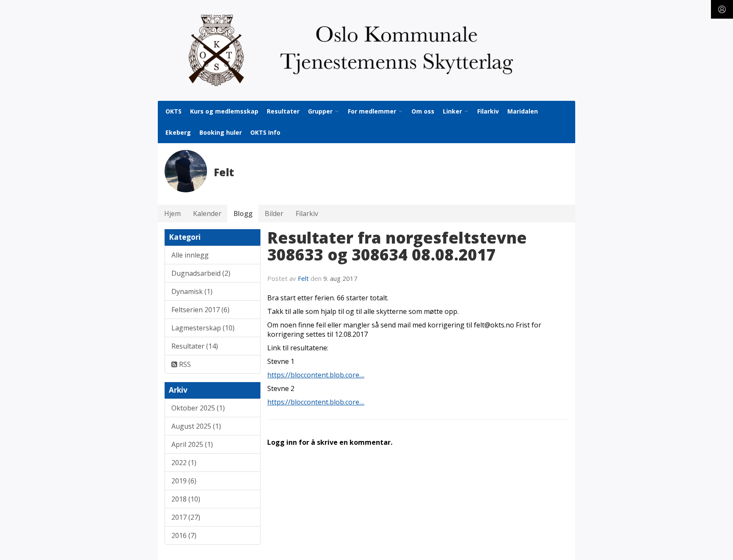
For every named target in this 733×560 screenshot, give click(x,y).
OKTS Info (265, 132)
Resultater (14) (194, 346)
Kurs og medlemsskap (224, 111)
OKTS (173, 111)
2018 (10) (185, 499)
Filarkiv (488, 111)
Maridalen (522, 111)
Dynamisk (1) (192, 291)
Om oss (422, 111)
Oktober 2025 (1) (198, 408)
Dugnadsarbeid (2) (200, 273)
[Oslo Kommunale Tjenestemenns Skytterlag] (366, 50)
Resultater (283, 111)
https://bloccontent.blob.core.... (315, 375)
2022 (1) (183, 462)
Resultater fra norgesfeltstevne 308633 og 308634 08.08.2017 (397, 246)
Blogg (243, 213)
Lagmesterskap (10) (203, 328)
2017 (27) (185, 517)
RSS (184, 364)
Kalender (207, 213)
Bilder (274, 213)
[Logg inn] (722, 9)
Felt (303, 278)
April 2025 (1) (192, 444)
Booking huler (220, 132)
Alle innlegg (190, 255)
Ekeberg (178, 132)
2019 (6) (183, 480)
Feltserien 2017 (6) (200, 309)
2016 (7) (183, 535)
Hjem (172, 213)
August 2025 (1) (196, 426)
